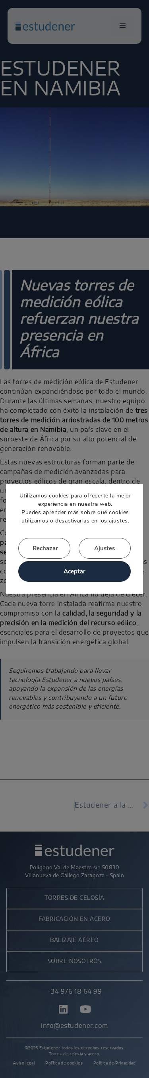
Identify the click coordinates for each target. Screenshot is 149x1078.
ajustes (118, 520)
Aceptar (74, 571)
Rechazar (45, 548)
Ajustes (104, 548)
